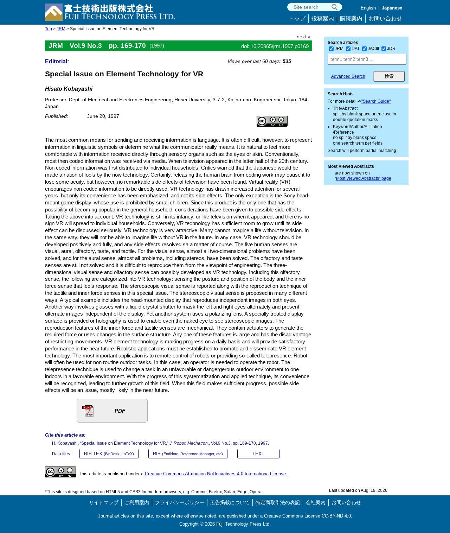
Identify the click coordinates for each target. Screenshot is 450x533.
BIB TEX (109, 453)
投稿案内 (322, 18)
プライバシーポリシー (179, 502)
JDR (391, 48)
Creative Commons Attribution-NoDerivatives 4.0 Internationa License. (216, 473)
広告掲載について (230, 502)
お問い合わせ (385, 18)
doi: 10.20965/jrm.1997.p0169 (275, 46)
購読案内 (351, 18)
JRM (61, 28)
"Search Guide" (376, 101)
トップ (297, 18)
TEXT (258, 453)
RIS (188, 453)
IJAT (356, 48)
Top (48, 28)
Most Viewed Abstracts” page (363, 178)
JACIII (373, 48)
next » (303, 36)
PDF (120, 411)
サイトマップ (103, 502)
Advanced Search (348, 76)
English (368, 8)
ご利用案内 (136, 502)
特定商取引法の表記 (278, 502)
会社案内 (316, 502)
